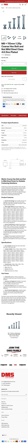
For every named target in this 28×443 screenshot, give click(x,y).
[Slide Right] (26, 1)
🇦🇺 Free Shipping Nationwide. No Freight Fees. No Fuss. (14, 1)
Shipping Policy (4, 407)
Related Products (23, 115)
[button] (20, 4)
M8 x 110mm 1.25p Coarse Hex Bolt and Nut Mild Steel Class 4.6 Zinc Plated (14, 334)
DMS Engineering (5, 425)
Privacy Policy (4, 417)
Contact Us (3, 403)
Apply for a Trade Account (7, 405)
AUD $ (5, 435)
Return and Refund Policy (6, 409)
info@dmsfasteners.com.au (9, 381)
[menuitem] (14, 402)
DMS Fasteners (7, 54)
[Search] (20, 4)
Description (13, 115)
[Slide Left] (2, 1)
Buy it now (14, 72)
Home (2, 7)
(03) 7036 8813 (6, 383)
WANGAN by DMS (5, 427)
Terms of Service (5, 415)
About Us (3, 401)
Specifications (4, 115)
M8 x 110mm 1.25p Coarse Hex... (13, 7)
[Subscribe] (25, 394)
